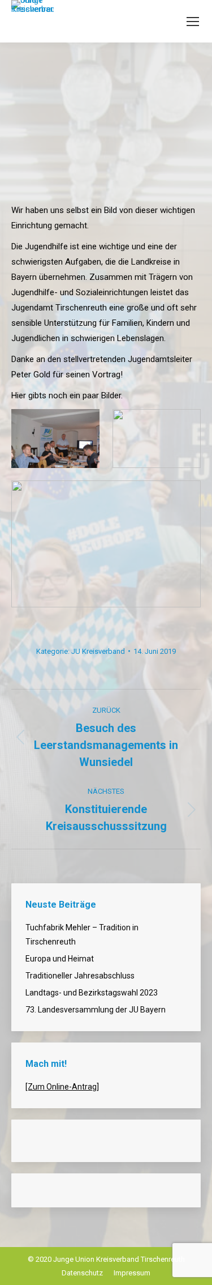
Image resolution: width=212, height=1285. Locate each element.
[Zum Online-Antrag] (62, 1086)
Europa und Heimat (59, 958)
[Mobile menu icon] (193, 21)
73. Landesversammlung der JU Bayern (95, 1009)
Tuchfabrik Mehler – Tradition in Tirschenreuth (82, 934)
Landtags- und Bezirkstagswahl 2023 (91, 992)
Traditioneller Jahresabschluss (80, 975)
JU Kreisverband (98, 651)
